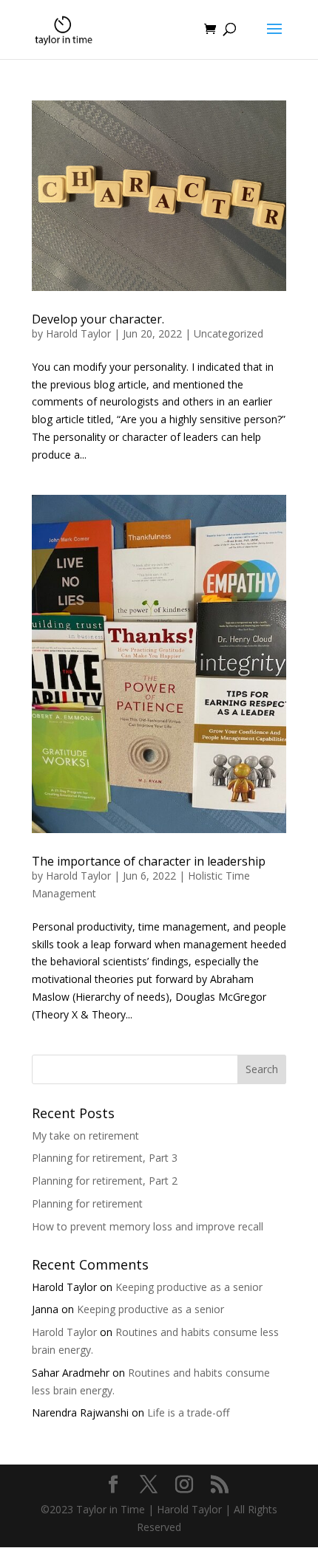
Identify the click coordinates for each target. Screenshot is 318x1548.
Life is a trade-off (188, 1412)
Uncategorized (228, 333)
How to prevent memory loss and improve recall (147, 1226)
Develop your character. (98, 319)
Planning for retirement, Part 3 (104, 1158)
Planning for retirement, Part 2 (104, 1181)
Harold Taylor (78, 333)
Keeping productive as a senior (189, 1287)
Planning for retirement (87, 1203)
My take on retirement (85, 1136)
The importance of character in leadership (148, 861)
